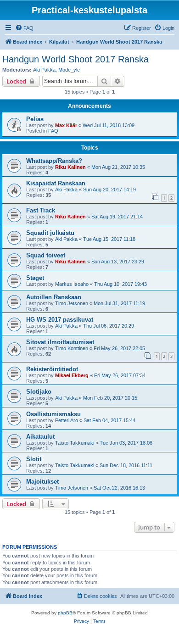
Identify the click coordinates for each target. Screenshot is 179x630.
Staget (35, 277)
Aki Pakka (44, 69)
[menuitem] (24, 27)
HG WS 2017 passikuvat (59, 319)
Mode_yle (69, 69)
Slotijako (38, 391)
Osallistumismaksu (53, 414)
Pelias (35, 119)
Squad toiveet (45, 255)
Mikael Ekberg (72, 375)
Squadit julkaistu (50, 232)
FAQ (53, 131)
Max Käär (66, 125)
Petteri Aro (66, 420)
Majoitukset (42, 481)
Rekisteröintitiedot (52, 369)
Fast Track (40, 210)
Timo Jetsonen (71, 303)
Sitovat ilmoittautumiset (60, 342)
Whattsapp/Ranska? (54, 160)
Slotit (33, 459)
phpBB (65, 612)
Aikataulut (40, 436)
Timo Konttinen (71, 348)
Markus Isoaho (72, 284)
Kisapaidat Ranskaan (55, 183)
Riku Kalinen (70, 167)
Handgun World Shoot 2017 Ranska (75, 59)
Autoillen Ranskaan (53, 297)
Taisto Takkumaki (74, 443)
